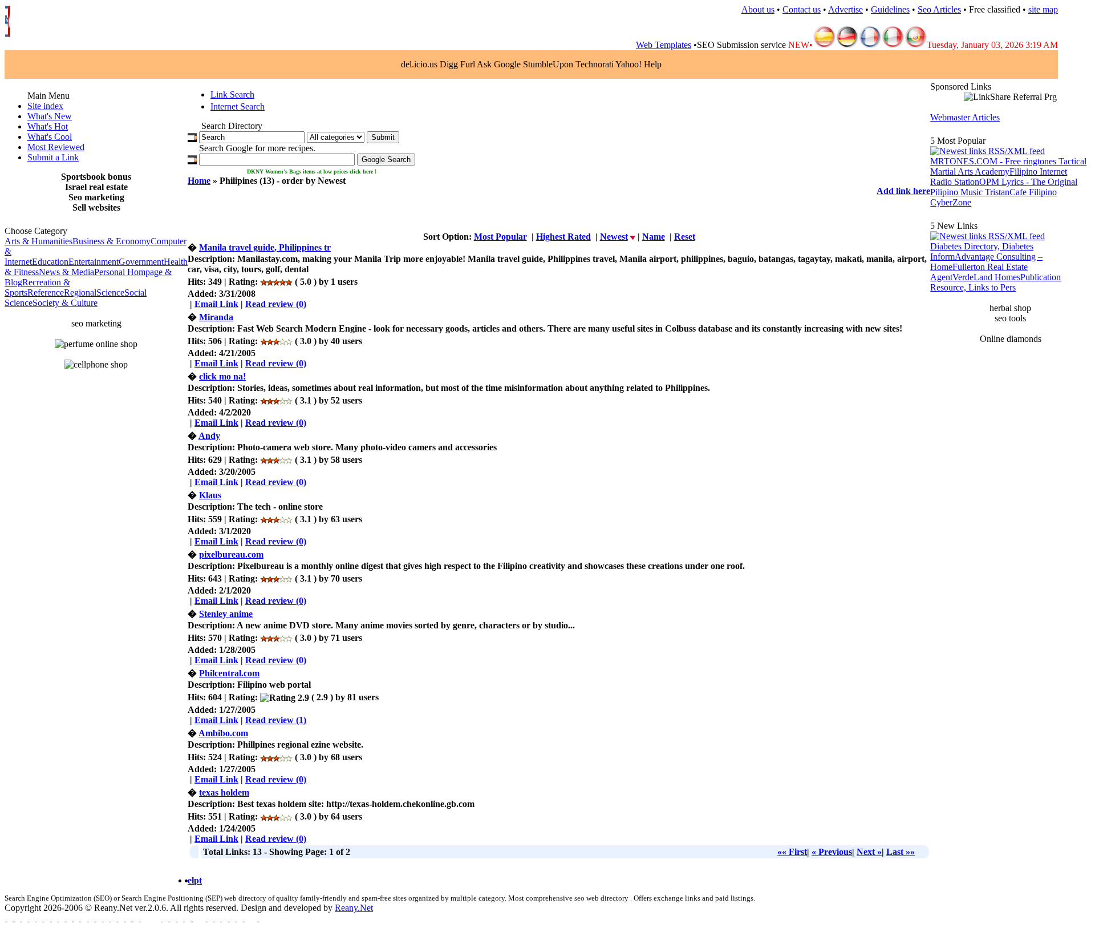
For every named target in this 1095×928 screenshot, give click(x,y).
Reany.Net (354, 908)
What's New (49, 116)
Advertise (845, 9)
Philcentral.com (229, 673)
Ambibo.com (223, 733)
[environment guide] (57, 918)
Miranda (216, 317)
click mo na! (222, 376)
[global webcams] (169, 918)
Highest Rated (563, 236)
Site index (45, 106)
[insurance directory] (161, 918)
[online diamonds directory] (206, 918)
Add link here (903, 191)
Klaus (210, 495)
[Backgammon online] (235, 918)
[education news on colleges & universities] (139, 918)
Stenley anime (226, 614)
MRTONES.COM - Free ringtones (994, 161)
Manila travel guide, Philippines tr (265, 247)
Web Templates (663, 45)
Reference (45, 292)
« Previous (832, 852)
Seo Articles (939, 9)
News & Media (66, 272)
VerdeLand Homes (986, 277)
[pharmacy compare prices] (228, 918)
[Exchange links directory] (65, 918)
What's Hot (47, 126)
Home (199, 180)
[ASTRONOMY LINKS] (258, 918)
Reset (684, 236)
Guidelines (890, 9)
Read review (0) (275, 304)
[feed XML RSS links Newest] (987, 236)
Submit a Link (53, 157)
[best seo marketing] (6, 918)
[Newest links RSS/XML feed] (987, 151)
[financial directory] (87, 918)
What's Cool (49, 137)
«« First (792, 852)
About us (757, 9)
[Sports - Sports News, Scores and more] (176, 918)
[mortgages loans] (13, 918)
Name (653, 236)
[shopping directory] (102, 918)
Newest (614, 236)
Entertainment (93, 262)
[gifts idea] (72, 918)
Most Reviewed (55, 147)
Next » (869, 852)
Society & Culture (65, 303)
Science (110, 292)
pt (198, 880)
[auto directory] (117, 918)
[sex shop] (243, 918)
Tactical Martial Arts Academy (1008, 166)
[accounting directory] (95, 918)
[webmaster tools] (50, 918)
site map (1043, 9)
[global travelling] (109, 918)
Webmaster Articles (965, 117)
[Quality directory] (191, 918)
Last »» (900, 852)
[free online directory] (80, 918)
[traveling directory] (221, 918)
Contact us (801, 9)
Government (141, 262)
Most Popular (500, 236)
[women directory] (124, 918)
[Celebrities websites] (28, 918)
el (191, 880)
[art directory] (43, 918)
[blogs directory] (35, 918)
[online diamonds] (213, 918)
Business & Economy (111, 241)
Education (50, 262)
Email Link (216, 304)
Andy (209, 436)
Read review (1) (275, 720)
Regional (80, 292)
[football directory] (183, 918)
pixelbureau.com (231, 554)
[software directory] (20, 918)
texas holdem (224, 792)
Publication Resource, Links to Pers (995, 282)
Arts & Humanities (38, 241)
